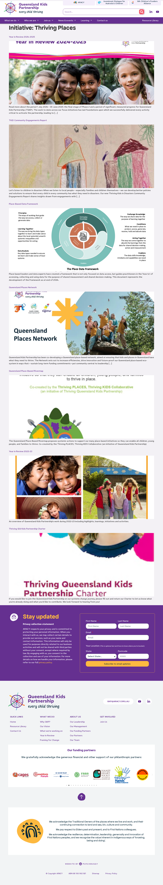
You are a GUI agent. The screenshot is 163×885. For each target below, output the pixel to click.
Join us (47, 20)
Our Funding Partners (80, 731)
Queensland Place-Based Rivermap (26, 371)
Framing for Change (49, 740)
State (89, 651)
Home (13, 721)
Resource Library (150, 20)
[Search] (141, 11)
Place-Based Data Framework (23, 204)
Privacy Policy (111, 873)
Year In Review (47, 735)
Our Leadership (77, 721)
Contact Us (15, 731)
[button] (10, 774)
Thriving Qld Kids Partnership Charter (27, 528)
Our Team (74, 740)
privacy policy (45, 662)
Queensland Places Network (23, 287)
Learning (85, 20)
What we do (10, 20)
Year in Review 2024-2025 (22, 37)
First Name (91, 621)
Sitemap (95, 873)
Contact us (102, 20)
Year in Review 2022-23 (20, 451)
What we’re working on (51, 731)
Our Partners (76, 735)
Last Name (123, 621)
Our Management (78, 726)
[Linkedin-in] (151, 12)
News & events (65, 20)
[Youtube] (157, 12)
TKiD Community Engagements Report (28, 120)
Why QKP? (45, 721)
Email (89, 632)
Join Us (103, 721)
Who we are (30, 20)
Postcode (122, 651)
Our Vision (45, 726)
